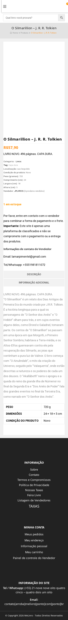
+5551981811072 (34, 264)
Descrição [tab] (34, 274)
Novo (47, 420)
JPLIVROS (19, 191)
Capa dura (13, 165)
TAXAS (34, 506)
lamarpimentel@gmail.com (29, 256)
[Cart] (66, 5)
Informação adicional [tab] (34, 282)
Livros (18, 161)
